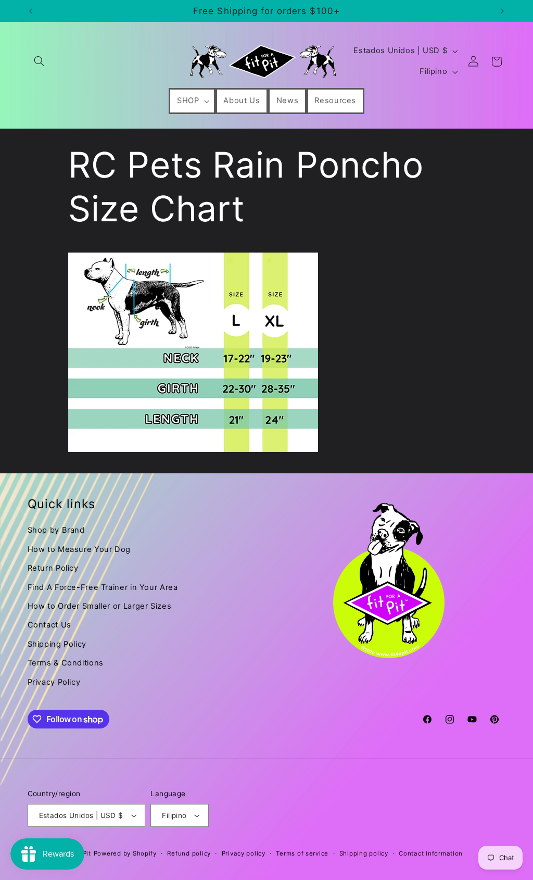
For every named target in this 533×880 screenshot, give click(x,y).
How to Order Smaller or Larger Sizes (100, 606)
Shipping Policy (57, 644)
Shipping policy (363, 853)
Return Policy (53, 568)
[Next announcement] (502, 11)
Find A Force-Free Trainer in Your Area (103, 587)
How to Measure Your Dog (79, 549)
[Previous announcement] (30, 11)
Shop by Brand (56, 530)
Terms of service (302, 853)
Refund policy (189, 853)
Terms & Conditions (66, 663)
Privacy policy (243, 853)
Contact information (431, 853)
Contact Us (49, 625)
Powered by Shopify (125, 853)
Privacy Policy (54, 682)
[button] (40, 61)
